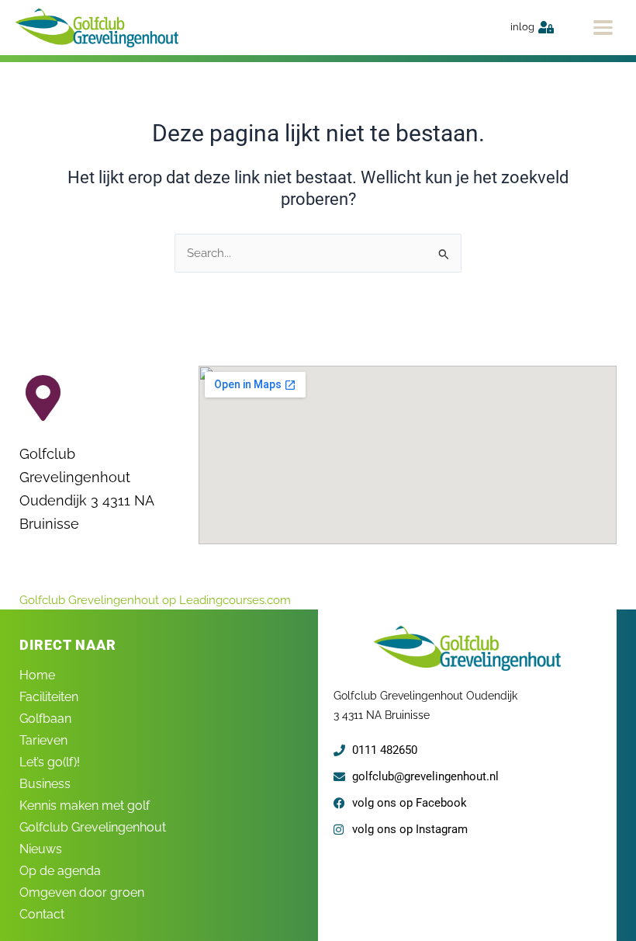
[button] (603, 27)
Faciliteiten (48, 696)
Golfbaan (45, 718)
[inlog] (546, 27)
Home (37, 675)
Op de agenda (60, 870)
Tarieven (43, 740)
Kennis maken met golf (84, 805)
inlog (522, 27)
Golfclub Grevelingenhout (92, 827)
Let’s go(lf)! (49, 762)
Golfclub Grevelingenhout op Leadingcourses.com (155, 599)
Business (45, 783)
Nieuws (40, 849)
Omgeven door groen (81, 892)
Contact (41, 914)
